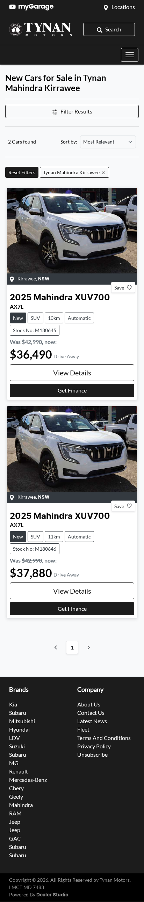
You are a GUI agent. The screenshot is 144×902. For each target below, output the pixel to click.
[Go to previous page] (56, 647)
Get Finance (72, 390)
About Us (88, 704)
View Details (72, 372)
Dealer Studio (52, 895)
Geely (16, 796)
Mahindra (21, 804)
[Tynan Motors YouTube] (14, 6)
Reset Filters (21, 172)
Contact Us (91, 712)
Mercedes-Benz (28, 779)
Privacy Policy (94, 746)
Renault (18, 771)
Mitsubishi (22, 721)
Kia (13, 704)
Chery (16, 788)
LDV (14, 737)
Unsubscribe (92, 754)
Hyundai (19, 729)
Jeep (14, 821)
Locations (123, 6)
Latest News (92, 721)
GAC (15, 838)
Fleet (83, 729)
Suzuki (17, 746)
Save (119, 288)
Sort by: (68, 141)
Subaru (17, 712)
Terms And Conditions (104, 737)
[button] (129, 55)
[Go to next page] (88, 647)
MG (14, 763)
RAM (15, 813)
